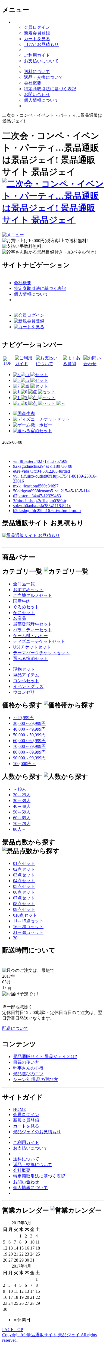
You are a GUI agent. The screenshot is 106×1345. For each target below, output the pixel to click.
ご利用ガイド (37, 55)
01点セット (24, 863)
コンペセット (26, 680)
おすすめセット (28, 589)
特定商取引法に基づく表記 (50, 88)
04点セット (24, 880)
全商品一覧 (24, 584)
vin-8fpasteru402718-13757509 (40, 461)
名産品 (19, 618)
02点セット (24, 869)
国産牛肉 (21, 601)
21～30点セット (28, 932)
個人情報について (41, 100)
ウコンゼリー (26, 692)
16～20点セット (28, 926)
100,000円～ (24, 763)
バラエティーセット (32, 630)
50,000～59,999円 (29, 735)
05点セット (24, 886)
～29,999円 (23, 717)
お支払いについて (41, 61)
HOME (19, 1109)
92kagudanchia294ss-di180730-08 (42, 466)
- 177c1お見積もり (41, 44)
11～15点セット (28, 921)
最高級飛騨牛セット (32, 624)
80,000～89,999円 (29, 752)
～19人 (19, 789)
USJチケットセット (32, 647)
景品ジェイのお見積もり (37, 1131)
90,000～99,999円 (29, 758)
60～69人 (21, 817)
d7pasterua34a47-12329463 (37, 495)
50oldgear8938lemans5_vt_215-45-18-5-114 (51, 491)
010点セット (25, 915)
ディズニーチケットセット (39, 641)
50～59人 (21, 812)
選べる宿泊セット (30, 658)
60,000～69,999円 (29, 740)
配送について (15, 1028)
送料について (37, 71)
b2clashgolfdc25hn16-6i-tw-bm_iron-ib (47, 510)
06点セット (24, 892)
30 (15, 938)
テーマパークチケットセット (41, 652)
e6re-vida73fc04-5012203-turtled (41, 471)
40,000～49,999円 (29, 729)
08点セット (24, 903)
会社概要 (32, 83)
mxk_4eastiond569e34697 (35, 486)
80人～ (19, 829)
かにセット (24, 612)
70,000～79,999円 (29, 746)
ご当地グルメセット (32, 595)
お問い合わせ (37, 94)
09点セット (24, 909)
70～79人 (21, 823)
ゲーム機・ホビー (30, 635)
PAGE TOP (12, 1329)
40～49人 (21, 806)
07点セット (24, 898)
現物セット (24, 669)
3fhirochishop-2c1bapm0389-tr (39, 500)
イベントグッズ (28, 686)
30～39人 (21, 800)
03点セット (24, 875)
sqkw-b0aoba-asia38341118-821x (42, 505)
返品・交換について (43, 77)
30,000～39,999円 (29, 723)
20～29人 (21, 794)
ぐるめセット (26, 607)
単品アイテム (26, 675)
